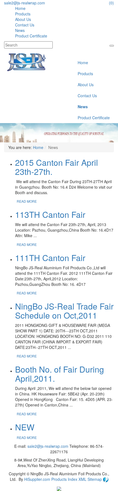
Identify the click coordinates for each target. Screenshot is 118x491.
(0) (111, 3)
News (20, 30)
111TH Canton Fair (50, 258)
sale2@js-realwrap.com (24, 3)
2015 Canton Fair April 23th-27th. (56, 166)
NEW (24, 427)
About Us (23, 19)
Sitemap (95, 479)
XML (83, 479)
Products (22, 14)
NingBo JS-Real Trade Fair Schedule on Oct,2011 (64, 310)
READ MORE (27, 201)
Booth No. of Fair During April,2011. (59, 373)
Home (20, 8)
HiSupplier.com (37, 479)
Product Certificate (31, 36)
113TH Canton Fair (50, 214)
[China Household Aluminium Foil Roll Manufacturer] (26, 61)
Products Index (64, 479)
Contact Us (24, 25)
